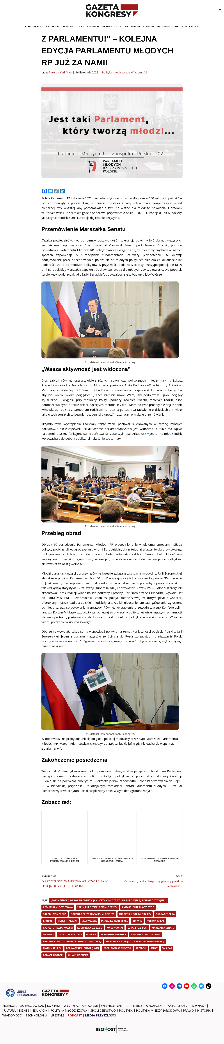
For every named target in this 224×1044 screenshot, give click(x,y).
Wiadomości (139, 72)
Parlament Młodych (113, 934)
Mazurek (48, 934)
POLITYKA (126, 1010)
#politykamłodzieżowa (58, 907)
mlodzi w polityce (70, 934)
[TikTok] (208, 986)
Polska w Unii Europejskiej (82, 948)
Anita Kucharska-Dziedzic (138, 907)
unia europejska (78, 955)
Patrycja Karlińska (60, 72)
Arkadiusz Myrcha (54, 913)
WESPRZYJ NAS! (112, 1006)
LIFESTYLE (57, 1015)
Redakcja (53, 26)
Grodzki (48, 920)
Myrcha (91, 934)
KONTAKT (68, 26)
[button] (42, 26)
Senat (154, 948)
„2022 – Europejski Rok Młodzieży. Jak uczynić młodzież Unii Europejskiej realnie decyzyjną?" (109, 900)
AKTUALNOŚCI (178, 1006)
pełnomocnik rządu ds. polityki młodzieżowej (135, 941)
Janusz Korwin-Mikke (114, 920)
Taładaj (167, 948)
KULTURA (9, 1010)
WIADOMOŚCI (12, 1015)
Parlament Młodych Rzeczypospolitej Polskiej (72, 941)
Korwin (137, 920)
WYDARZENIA (155, 1006)
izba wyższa (89, 920)
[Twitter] (201, 986)
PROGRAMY (164, 26)
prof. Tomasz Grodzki (117, 948)
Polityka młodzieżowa (116, 72)
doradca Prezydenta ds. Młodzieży (92, 913)
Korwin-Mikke (155, 920)
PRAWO (188, 1010)
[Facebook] (164, 986)
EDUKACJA (39, 1010)
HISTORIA (204, 1010)
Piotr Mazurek (52, 948)
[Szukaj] (220, 10)
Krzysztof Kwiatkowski (58, 927)
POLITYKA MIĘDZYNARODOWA (158, 1010)
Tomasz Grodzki (53, 955)
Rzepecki (141, 948)
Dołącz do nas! (88, 26)
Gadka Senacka (165, 913)
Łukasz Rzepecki (137, 927)
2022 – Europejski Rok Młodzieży (97, 907)
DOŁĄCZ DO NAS (32, 1006)
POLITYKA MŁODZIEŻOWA (68, 1010)
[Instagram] (172, 986)
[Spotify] (194, 986)
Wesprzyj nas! (112, 26)
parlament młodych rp (145, 934)
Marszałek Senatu (163, 927)
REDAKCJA (9, 1006)
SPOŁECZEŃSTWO (103, 1010)
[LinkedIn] (179, 986)
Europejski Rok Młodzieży (135, 913)
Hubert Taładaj (67, 920)
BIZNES (24, 1010)
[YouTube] (186, 986)
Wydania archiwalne (139, 26)
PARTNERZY (134, 1006)
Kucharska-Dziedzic (89, 927)
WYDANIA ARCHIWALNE (81, 1006)
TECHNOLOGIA (36, 1015)
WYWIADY (199, 1006)
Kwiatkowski (115, 927)
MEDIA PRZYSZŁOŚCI (188, 26)
